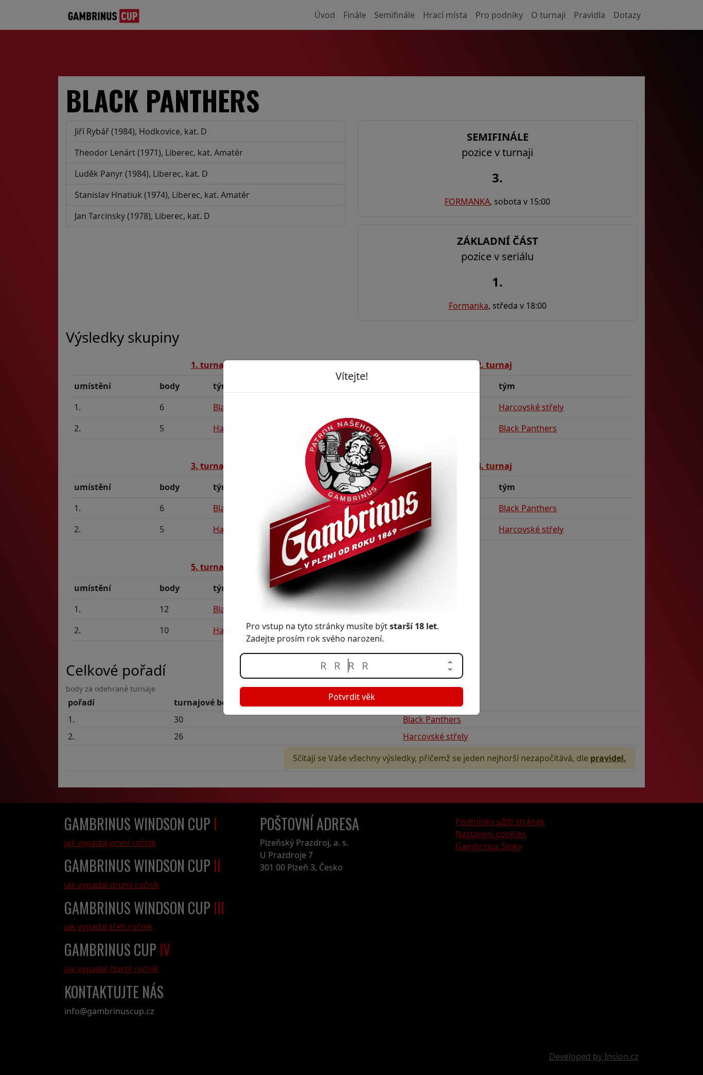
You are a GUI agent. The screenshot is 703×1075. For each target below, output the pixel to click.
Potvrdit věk (351, 696)
